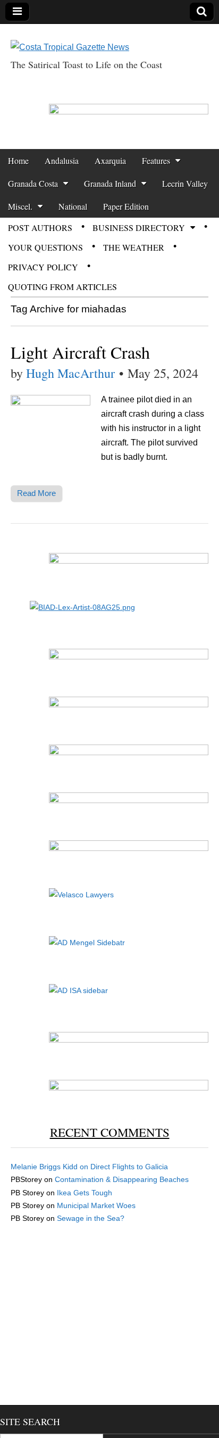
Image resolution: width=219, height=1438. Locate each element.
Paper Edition (126, 206)
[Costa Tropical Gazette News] (70, 39)
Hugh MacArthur (70, 373)
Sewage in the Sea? (90, 1218)
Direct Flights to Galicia (129, 1166)
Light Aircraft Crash (80, 352)
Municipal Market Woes (96, 1205)
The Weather (133, 247)
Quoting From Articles (62, 286)
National (72, 206)
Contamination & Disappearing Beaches (122, 1179)
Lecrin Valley (185, 183)
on (50, 1166)
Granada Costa (33, 183)
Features (156, 160)
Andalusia (62, 160)
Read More (36, 493)
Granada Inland (110, 183)
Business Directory (138, 227)
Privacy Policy (43, 266)
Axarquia (110, 160)
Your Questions (45, 247)
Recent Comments (110, 1132)
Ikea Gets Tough (84, 1192)
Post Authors (40, 227)
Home (18, 160)
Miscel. (20, 206)
